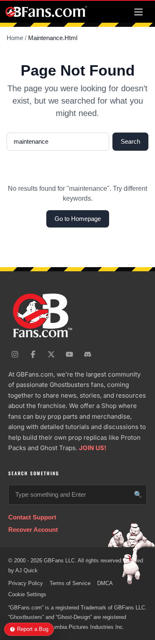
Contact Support (32, 517)
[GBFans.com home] (46, 12)
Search (130, 141)
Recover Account (33, 529)
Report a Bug (32, 629)
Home (15, 37)
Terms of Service (70, 583)
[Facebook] (33, 354)
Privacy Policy (25, 583)
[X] (51, 354)
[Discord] (87, 354)
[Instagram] (14, 354)
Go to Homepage (78, 218)
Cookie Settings (27, 594)
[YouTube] (69, 354)
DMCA (105, 583)
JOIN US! (92, 448)
